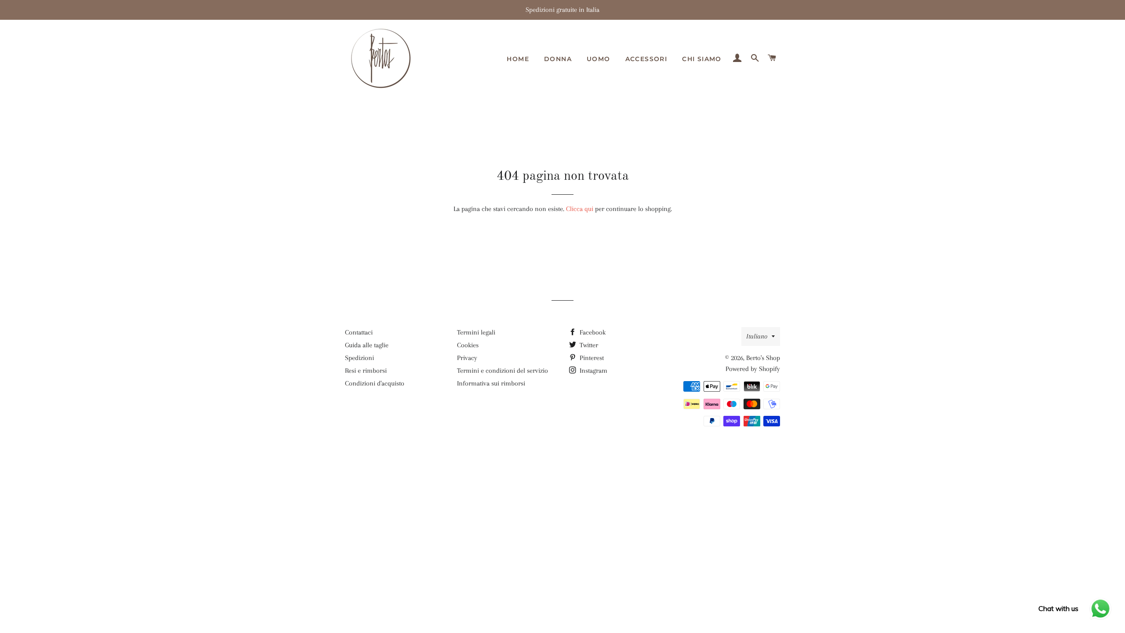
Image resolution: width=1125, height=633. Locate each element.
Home (518, 59)
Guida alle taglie (366, 345)
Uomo (598, 59)
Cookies (468, 345)
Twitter (588, 345)
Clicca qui (579, 209)
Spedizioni (359, 358)
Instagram (592, 371)
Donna (558, 59)
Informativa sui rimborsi (491, 383)
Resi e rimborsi (366, 371)
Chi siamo (702, 59)
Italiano (756, 336)
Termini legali (476, 332)
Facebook (592, 332)
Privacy (467, 358)
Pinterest (591, 358)
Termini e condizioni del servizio (502, 371)
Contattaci (359, 332)
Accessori (646, 59)
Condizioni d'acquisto (374, 383)
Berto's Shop (763, 358)
